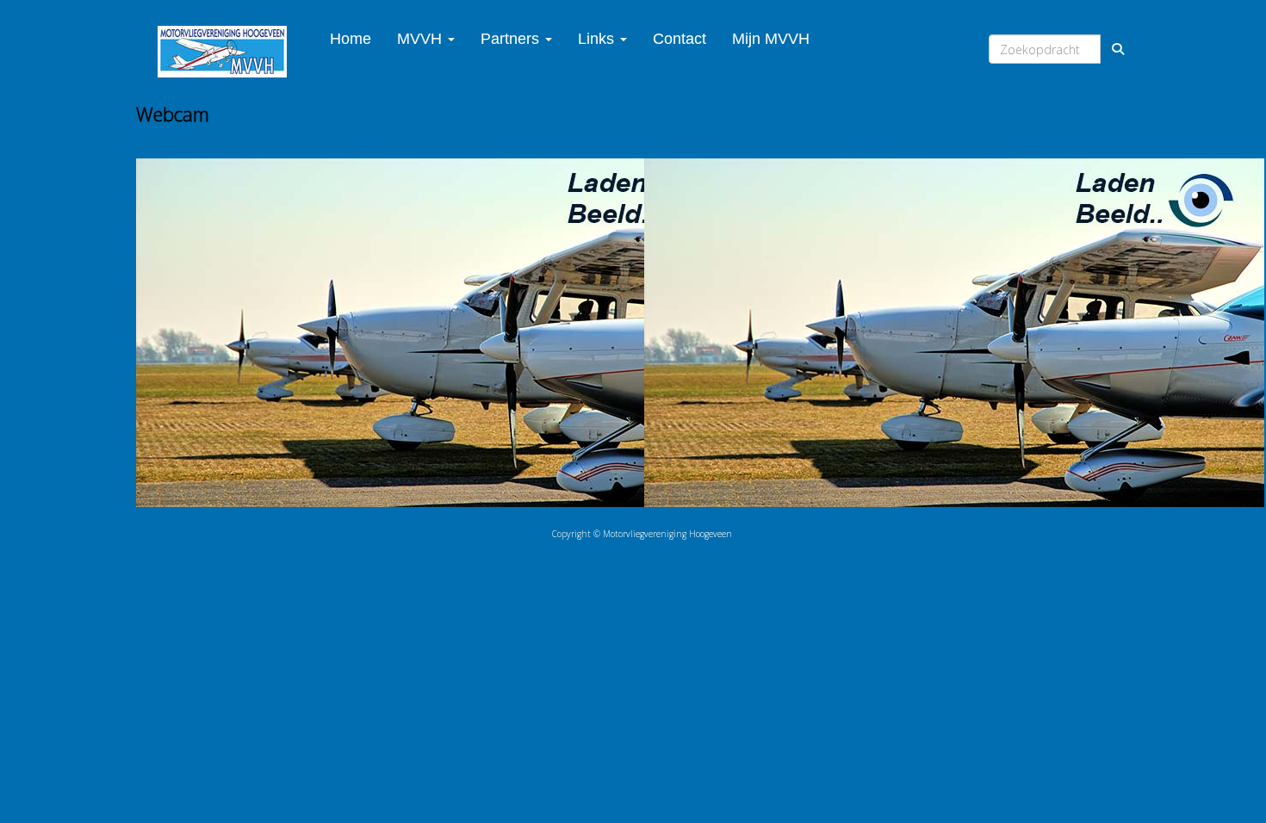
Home (350, 38)
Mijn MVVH (771, 38)
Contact (679, 38)
